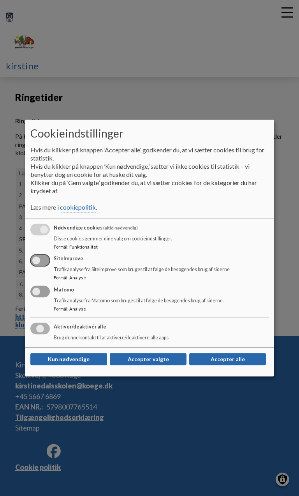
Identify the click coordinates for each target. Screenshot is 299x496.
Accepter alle (228, 359)
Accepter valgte (148, 359)
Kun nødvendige (69, 359)
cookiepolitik (78, 207)
